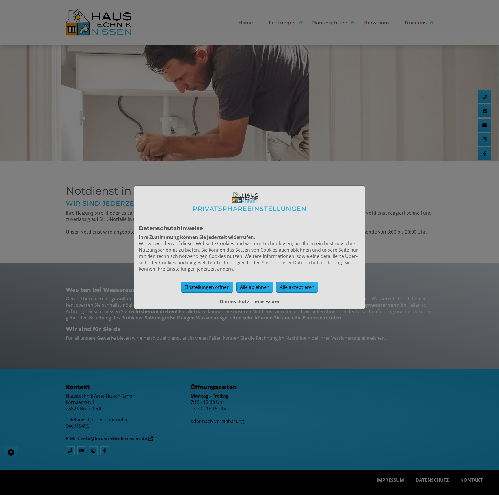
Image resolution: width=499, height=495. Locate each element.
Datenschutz (234, 301)
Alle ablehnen (254, 287)
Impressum (266, 301)
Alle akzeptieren (297, 287)
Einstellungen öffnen (207, 287)
